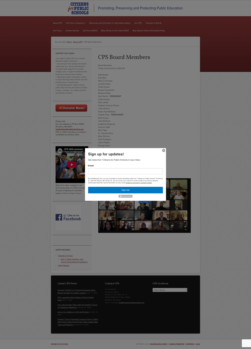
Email (91, 166)
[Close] (163, 150)
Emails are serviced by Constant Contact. (139, 183)
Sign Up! (125, 190)
